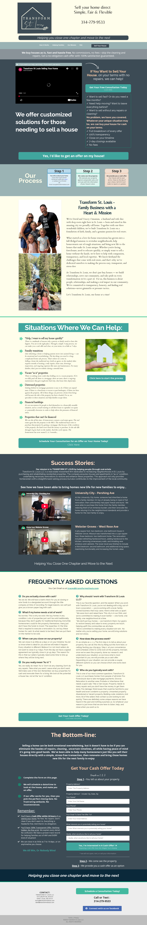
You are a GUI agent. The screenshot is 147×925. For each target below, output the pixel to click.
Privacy (76, 918)
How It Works (44, 45)
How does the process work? (95, 638)
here (66, 179)
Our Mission (72, 45)
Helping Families (58, 45)
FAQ (81, 45)
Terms (70, 918)
